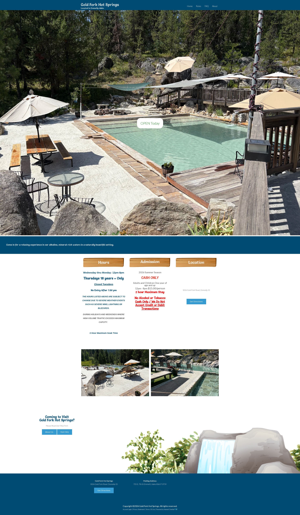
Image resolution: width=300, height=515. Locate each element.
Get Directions (196, 302)
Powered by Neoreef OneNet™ (165, 509)
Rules (198, 6)
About (214, 6)
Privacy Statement (138, 509)
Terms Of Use (150, 509)
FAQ (207, 6)
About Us (49, 432)
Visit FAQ (64, 432)
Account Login (127, 509)
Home (190, 6)
